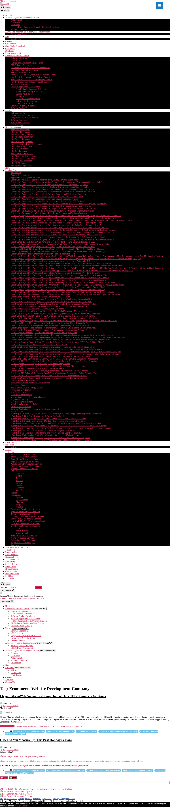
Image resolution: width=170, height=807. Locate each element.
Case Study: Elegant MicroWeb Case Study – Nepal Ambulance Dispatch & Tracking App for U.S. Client (55, 273)
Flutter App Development (21, 390)
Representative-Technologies (23, 542)
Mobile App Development (22, 402)
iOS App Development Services (24, 514)
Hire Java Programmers (20, 151)
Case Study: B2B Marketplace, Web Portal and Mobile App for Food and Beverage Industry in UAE (53, 242)
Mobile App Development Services (25, 526)
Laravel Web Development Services (26, 519)
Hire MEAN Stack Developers (24, 156)
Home (7, 168)
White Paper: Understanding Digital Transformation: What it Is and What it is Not (45, 435)
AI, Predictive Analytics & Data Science (27, 623)
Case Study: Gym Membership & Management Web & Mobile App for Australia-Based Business (51, 301)
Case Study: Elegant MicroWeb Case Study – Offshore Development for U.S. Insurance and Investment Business (58, 280)
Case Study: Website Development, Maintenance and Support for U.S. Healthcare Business (49, 378)
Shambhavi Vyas (12, 559)
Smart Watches (22, 531)
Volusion (19, 507)
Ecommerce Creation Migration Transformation (30, 383)
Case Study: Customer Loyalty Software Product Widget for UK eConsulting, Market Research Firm (53, 246)
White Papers (16, 675)
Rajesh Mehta (11, 552)
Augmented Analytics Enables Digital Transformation (27, 32)
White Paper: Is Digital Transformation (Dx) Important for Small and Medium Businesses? (48, 421)
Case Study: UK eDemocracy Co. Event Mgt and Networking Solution (40, 363)
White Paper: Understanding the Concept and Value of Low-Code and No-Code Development (50, 437)
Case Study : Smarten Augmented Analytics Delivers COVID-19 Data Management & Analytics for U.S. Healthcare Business (63, 230)
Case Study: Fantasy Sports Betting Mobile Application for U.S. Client (40, 297)
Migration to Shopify (19, 399)
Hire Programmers (13, 127)
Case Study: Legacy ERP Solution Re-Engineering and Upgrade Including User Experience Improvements (55, 313)
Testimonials (16, 22)
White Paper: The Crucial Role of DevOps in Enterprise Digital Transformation (44, 430)
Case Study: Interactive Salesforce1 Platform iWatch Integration (37, 309)
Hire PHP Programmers (20, 163)
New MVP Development (21, 72)
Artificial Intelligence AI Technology (26, 466)
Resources (9, 445)
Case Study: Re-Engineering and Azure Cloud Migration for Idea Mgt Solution (44, 332)
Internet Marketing (23, 94)
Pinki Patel (9, 576)
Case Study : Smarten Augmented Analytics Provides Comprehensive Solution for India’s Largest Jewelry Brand (58, 237)
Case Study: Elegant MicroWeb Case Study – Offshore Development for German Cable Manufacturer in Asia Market (60, 278)
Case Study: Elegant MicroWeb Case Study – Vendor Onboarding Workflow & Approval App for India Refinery (58, 289)
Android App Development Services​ (26, 459)
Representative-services (20, 84)
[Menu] (159, 5)
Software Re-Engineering (26, 101)
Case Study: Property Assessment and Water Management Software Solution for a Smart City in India (53, 328)
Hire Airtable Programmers (22, 134)
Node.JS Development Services (24, 535)
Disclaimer (9, 51)
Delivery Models (18, 113)
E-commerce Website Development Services (65, 770)
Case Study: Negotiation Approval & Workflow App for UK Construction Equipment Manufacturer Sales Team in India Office (64, 320)
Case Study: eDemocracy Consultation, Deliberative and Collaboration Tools (43, 254)
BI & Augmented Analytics (22, 645)
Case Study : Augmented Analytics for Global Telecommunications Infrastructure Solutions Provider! (53, 189)
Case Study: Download (15, 46)
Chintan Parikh (11, 571)
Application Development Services (25, 177)
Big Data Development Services (24, 468)
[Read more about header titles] (4, 3)
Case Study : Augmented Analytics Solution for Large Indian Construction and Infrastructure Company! (54, 208)
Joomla (19, 478)
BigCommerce (22, 500)
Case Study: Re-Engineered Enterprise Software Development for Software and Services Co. (50, 330)
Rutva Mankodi (11, 554)
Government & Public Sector (23, 638)
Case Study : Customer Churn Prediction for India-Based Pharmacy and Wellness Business (49, 213)
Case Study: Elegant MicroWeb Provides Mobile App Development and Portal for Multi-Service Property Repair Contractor (62, 292)
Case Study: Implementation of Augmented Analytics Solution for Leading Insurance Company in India (54, 304)
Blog (7, 36)
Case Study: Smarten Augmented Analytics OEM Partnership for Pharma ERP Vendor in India (50, 356)
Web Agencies (17, 125)
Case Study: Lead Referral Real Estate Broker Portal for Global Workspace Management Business (52, 311)
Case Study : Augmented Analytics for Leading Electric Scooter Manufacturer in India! (47, 196)
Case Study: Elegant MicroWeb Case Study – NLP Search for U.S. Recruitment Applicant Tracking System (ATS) (59, 275)
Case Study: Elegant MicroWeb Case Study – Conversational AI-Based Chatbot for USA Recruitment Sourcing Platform (61, 263)
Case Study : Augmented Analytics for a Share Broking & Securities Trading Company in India (50, 187)
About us (9, 15)
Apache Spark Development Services (26, 464)
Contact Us (10, 48)
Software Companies (19, 120)
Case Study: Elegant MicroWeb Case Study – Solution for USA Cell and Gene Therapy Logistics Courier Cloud (58, 287)
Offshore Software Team (21, 406)
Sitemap (8, 449)
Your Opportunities (19, 29)
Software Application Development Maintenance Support (35, 409)
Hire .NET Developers (20, 132)
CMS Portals (16, 60)
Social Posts (16, 39)
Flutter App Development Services (25, 509)
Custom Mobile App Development (25, 380)
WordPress (20, 490)
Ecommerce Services (19, 385)
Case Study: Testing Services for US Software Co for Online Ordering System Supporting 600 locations (54, 359)
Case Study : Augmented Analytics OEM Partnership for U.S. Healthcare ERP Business (47, 201)
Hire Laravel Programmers (22, 153)
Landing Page (11, 170)
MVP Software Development (23, 614)
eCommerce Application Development (27, 63)
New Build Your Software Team (24, 70)
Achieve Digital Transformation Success (22, 17)
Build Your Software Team (22, 58)
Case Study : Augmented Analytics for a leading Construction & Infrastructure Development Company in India (57, 182)
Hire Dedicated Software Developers (26, 144)
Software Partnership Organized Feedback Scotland (37, 27)
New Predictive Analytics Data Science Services (31, 77)
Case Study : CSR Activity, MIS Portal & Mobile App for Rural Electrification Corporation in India (52, 211)
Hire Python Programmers (22, 165)
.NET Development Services (23, 454)
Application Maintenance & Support (31, 89)
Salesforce (15, 545)
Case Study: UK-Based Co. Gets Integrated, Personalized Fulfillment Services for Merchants (49, 371)
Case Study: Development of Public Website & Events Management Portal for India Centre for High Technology (58, 251)
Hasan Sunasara (12, 574)
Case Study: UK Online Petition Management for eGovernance (37, 368)
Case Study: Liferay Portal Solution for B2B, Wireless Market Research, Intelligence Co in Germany (53, 316)
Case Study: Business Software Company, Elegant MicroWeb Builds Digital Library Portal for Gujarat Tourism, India (60, 244)
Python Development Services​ (23, 540)
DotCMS (20, 473)
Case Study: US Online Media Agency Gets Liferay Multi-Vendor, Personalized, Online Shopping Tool (54, 373)
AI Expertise (16, 172)
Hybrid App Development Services (25, 511)
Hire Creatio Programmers (22, 141)
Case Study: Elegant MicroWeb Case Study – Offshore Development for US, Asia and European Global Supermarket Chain (63, 282)
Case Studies (10, 44)
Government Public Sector (22, 115)
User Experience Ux (24, 103)
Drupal (19, 476)
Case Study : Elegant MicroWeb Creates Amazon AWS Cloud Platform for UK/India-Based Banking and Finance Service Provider (66, 215)
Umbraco (20, 488)
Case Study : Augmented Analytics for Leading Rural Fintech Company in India (44, 199)
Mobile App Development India (24, 404)
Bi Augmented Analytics (21, 34)
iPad (18, 528)
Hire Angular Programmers (22, 139)
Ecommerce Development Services (137, 770)
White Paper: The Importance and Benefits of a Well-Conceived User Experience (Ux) (47, 433)
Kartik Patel (10, 562)
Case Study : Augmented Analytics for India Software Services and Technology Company (48, 194)
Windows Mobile (23, 533)
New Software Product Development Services (30, 82)
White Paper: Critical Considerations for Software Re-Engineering (38, 416)
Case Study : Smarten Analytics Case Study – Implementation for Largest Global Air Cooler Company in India (57, 223)
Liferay (19, 483)
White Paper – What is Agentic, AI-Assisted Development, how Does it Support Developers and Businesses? (56, 414)
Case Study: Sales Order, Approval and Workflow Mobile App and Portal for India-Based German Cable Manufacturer (60, 340)
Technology (10, 452)
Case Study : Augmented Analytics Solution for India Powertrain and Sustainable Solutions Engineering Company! (59, 204)
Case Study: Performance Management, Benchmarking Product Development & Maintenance (50, 325)
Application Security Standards (29, 91)
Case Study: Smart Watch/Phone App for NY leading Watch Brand (39, 344)
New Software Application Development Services (31, 79)
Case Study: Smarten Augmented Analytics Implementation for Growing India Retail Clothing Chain (53, 347)
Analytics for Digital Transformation (20, 643)
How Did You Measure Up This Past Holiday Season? (36, 740)
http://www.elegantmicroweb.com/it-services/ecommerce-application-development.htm (49, 765)
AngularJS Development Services (25, 461)
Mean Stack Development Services (25, 523)
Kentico (19, 480)
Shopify (19, 504)
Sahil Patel (9, 578)
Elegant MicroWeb (10, 705)
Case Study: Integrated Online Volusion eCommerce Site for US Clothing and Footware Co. (49, 306)
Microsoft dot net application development (28, 397)
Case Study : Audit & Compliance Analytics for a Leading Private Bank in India (44, 180)
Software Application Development (25, 87)
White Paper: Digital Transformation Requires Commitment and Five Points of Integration (48, 418)
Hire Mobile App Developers (23, 158)
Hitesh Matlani (11, 569)
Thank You (10, 550)
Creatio (14, 492)
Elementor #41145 (13, 53)
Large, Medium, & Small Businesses (26, 635)
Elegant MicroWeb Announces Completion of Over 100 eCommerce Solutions (53, 696)
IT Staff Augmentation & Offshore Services (29, 621)
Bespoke (19, 497)
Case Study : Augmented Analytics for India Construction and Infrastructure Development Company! (53, 192)
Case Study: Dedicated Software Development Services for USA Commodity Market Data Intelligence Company (58, 249)
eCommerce (16, 495)
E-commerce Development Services (29, 731)
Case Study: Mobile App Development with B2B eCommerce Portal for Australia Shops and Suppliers (54, 318)
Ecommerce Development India (60, 731)
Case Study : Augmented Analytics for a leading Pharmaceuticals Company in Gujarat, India (49, 184)
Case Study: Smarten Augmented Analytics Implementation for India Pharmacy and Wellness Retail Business (56, 349)
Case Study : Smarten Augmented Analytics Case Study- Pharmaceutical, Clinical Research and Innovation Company (60, 227)
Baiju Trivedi (10, 566)
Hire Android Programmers (22, 137)
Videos (13, 447)
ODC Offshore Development (28, 98)
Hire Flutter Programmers (21, 146)
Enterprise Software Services (17, 56)
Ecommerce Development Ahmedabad (103, 770)
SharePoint (20, 485)
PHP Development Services (22, 538)
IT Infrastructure (23, 96)
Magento (19, 502)
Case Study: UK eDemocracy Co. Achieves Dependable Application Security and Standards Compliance (55, 361)
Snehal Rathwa (11, 564)
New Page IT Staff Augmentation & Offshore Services (33, 75)
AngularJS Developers (20, 130)
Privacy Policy (11, 442)
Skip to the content (8, 1)
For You (8, 110)
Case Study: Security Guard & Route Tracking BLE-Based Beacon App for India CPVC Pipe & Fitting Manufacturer (60, 342)
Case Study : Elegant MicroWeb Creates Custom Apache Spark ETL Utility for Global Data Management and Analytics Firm (63, 218)
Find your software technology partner (27, 387)
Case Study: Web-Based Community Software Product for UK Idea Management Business (49, 375)
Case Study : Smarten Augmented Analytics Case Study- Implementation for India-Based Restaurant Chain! (56, 225)
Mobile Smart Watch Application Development (30, 67)
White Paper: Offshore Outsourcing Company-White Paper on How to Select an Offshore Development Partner (57, 423)
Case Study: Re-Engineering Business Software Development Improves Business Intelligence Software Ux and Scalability (62, 335)
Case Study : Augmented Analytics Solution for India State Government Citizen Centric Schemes (51, 206)
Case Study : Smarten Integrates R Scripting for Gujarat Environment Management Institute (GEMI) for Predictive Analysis (62, 239)
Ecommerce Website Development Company (118, 731)
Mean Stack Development (21, 394)
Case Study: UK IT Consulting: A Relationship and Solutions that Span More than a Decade (49, 366)
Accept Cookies (21, 806)
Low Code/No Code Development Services (29, 521)
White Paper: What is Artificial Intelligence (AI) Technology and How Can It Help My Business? (51, 440)
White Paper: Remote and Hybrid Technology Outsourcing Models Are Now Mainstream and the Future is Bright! (59, 426)
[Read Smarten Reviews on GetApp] (16, 794)
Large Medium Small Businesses (24, 118)
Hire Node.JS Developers (21, 161)
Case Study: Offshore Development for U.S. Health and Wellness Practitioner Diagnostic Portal (51, 323)
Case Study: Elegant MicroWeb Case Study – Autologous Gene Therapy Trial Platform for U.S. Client (54, 261)
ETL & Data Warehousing (22, 65)
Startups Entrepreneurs (20, 122)
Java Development (18, 392)
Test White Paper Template (16, 547)
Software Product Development (24, 106)
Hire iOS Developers (19, 149)
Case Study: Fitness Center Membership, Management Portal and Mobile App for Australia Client (51, 299)
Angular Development (20, 175)
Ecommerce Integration (86, 731)
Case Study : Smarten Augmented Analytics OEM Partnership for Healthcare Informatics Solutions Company (56, 235)
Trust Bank (15, 24)
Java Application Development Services (27, 516)
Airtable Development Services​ (24, 457)
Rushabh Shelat (11, 557)
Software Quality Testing (21, 108)
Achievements (17, 20)
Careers (8, 41)
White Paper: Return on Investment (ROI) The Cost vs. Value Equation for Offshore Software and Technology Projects (60, 428)
